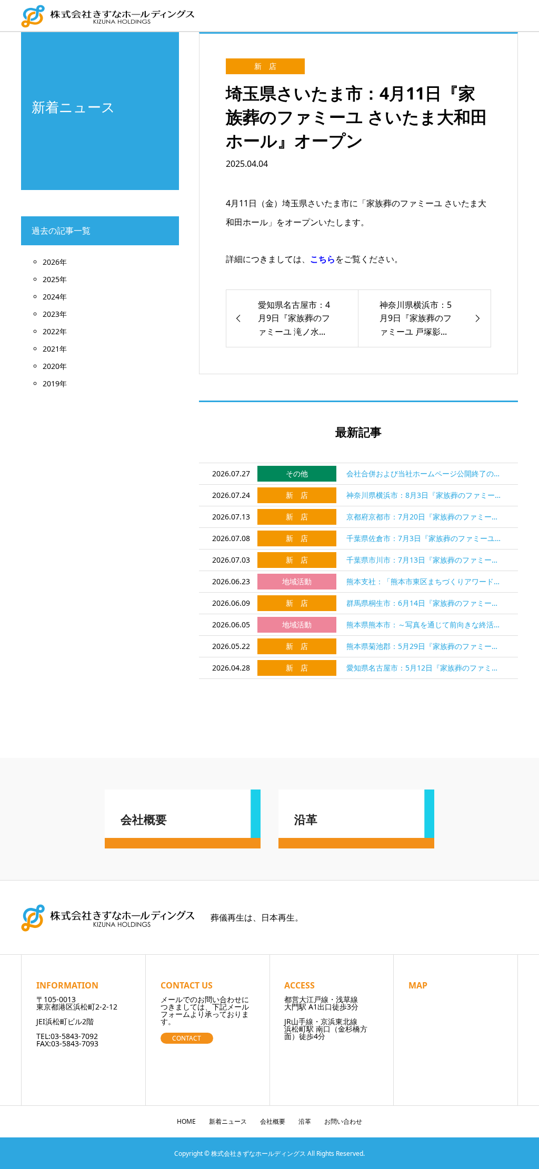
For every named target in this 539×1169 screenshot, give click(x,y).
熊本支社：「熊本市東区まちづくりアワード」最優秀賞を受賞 (425, 581)
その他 (297, 473)
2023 (51, 314)
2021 (51, 349)
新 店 (265, 66)
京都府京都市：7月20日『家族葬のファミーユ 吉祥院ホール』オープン (425, 517)
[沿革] (356, 844)
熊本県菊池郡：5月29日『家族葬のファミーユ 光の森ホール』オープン (425, 646)
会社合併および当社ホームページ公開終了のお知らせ (425, 473)
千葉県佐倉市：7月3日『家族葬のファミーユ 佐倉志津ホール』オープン (425, 538)
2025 (51, 279)
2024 (51, 297)
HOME (186, 1121)
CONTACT (186, 1038)
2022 (51, 331)
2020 (51, 366)
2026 (51, 262)
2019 (51, 383)
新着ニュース (228, 1121)
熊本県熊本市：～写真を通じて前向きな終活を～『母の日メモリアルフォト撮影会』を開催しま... (425, 625)
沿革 (304, 1121)
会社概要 (272, 1121)
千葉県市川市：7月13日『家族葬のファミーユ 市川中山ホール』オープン (425, 560)
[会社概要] (183, 844)
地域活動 (297, 581)
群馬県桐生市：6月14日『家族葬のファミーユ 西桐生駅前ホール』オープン (425, 603)
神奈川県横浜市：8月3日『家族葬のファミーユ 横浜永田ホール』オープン (425, 495)
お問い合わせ (343, 1121)
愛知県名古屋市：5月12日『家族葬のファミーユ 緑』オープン (425, 668)
